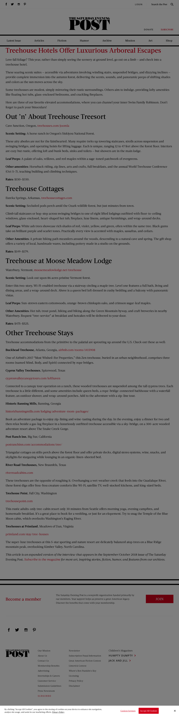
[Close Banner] (175, 711)
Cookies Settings (128, 711)
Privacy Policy (58, 712)
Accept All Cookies (148, 711)
